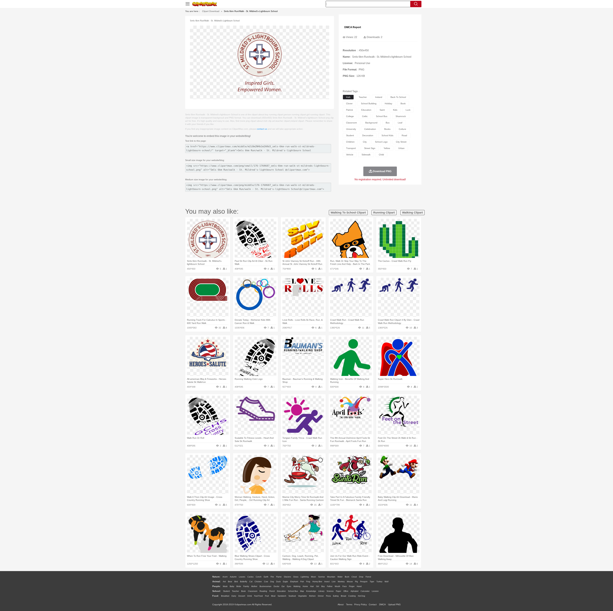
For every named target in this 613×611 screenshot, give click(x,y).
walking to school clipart (348, 212)
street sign (369, 148)
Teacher (235, 591)
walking (296, 586)
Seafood (292, 596)
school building (368, 103)
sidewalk (366, 154)
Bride (238, 586)
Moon (313, 577)
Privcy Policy (360, 604)
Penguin (363, 581)
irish (348, 97)
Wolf (386, 581)
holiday (388, 103)
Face (344, 586)
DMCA (382, 604)
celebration (370, 129)
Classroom (252, 591)
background (371, 122)
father (330, 586)
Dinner (321, 596)
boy (323, 586)
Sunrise (321, 577)
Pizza (328, 596)
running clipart (384, 212)
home (305, 586)
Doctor (276, 586)
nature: (216, 576)
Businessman (265, 586)
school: (216, 591)
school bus (381, 116)
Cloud (354, 577)
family (246, 586)
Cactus (250, 577)
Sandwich (282, 596)
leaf (400, 122)
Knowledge (311, 591)
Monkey (341, 581)
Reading (263, 591)
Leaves (242, 577)
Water (340, 577)
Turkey (379, 581)
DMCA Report (352, 27)
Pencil (272, 591)
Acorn (225, 577)
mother (254, 586)
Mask (225, 586)
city (365, 142)
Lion (334, 581)
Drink (249, 596)
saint (382, 110)
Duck (278, 581)
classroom (351, 122)
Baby (232, 586)
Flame (279, 577)
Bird (236, 581)
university (351, 129)
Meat (273, 596)
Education (281, 591)
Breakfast (225, 596)
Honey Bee (317, 581)
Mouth (337, 586)
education (366, 110)
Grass (295, 577)
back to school (398, 97)
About (341, 604)
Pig (356, 581)
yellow (387, 148)
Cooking (352, 596)
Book (243, 591)
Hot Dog (361, 596)
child (381, 154)
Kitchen (312, 596)
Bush (347, 577)
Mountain (331, 577)
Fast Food (258, 596)
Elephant (294, 581)
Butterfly (243, 581)
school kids (387, 135)
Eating (336, 596)
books (387, 129)
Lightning (305, 577)
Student (226, 591)
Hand (359, 586)
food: (215, 596)
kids (395, 110)
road (404, 135)
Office (345, 591)
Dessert (241, 596)
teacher (363, 97)
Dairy (233, 596)
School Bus (293, 591)
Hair (312, 586)
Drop (361, 577)
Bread (343, 596)
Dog (272, 581)
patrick (349, 110)
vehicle (349, 154)
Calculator (365, 591)
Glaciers (287, 577)
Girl (317, 586)
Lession (375, 591)
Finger (352, 586)
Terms (349, 604)
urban (401, 148)
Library (321, 591)
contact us (262, 129)
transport (351, 148)
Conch (258, 577)
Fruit (267, 596)
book (403, 103)
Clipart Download (210, 11)
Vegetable (302, 596)
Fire (272, 577)
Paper (338, 591)
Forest (368, 577)
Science (330, 591)
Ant (224, 581)
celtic (365, 116)
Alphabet (354, 591)
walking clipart (412, 212)
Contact (373, 604)
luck (408, 110)
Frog (308, 581)
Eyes (289, 586)
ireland (378, 97)
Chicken (258, 581)
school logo (381, 142)
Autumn (233, 577)
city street (401, 142)
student (350, 135)
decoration (367, 135)
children (350, 142)
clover (349, 103)
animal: (216, 581)
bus (388, 122)
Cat (250, 581)
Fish (302, 581)
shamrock (401, 116)
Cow (266, 581)
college (350, 116)
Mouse (350, 581)
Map (302, 591)
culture (402, 129)
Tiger (372, 581)
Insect (326, 581)
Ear (283, 586)
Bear (230, 581)
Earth (266, 577)
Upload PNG (394, 604)
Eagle (285, 581)
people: (216, 586)
